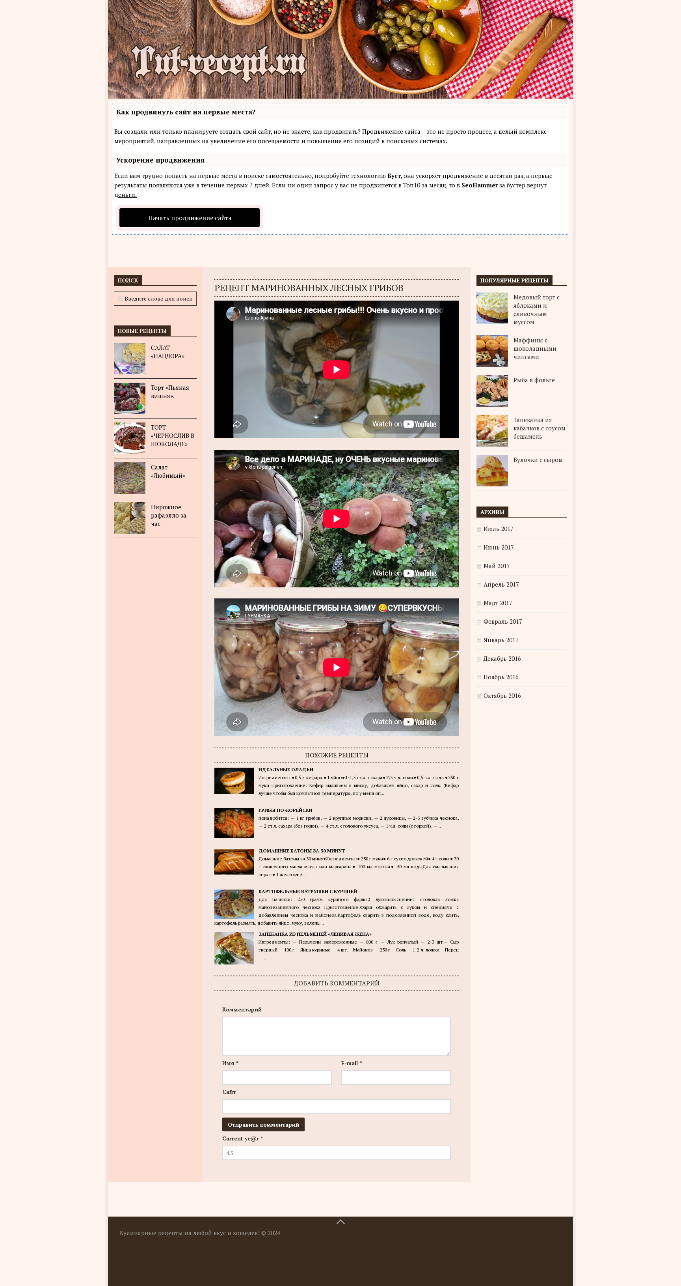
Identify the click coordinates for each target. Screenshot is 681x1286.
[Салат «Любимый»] (129, 478)
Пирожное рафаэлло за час (168, 515)
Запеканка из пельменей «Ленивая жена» (315, 934)
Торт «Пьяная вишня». (170, 391)
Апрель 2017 (501, 584)
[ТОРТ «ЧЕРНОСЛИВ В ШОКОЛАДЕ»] (129, 438)
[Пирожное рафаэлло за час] (129, 518)
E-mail (351, 1063)
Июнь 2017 (499, 547)
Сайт (229, 1091)
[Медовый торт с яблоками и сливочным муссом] (492, 308)
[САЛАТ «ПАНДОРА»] (129, 358)
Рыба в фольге (534, 380)
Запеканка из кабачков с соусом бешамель (540, 428)
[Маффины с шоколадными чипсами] (492, 351)
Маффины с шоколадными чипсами (535, 348)
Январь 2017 (501, 640)
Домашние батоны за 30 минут (302, 851)
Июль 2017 (499, 529)
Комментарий (242, 1009)
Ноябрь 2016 (501, 677)
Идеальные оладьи (286, 769)
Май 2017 (497, 566)
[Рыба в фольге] (492, 391)
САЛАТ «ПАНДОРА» (167, 352)
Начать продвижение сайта (189, 217)
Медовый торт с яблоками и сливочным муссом (537, 309)
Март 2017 (498, 603)
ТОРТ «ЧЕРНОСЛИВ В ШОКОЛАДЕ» (172, 435)
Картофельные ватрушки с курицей (308, 891)
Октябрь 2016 (502, 695)
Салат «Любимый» (168, 471)
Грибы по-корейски (285, 810)
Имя (230, 1063)
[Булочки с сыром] (492, 470)
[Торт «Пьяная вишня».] (129, 398)
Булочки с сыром (538, 460)
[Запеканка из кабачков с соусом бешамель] (492, 431)
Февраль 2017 (503, 621)
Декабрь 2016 (502, 658)
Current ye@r (242, 1138)
